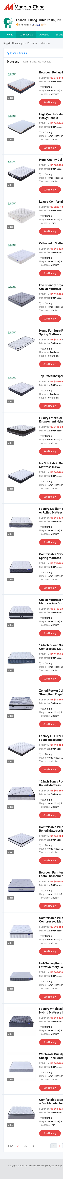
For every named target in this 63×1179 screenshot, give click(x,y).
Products (28, 34)
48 (32, 1145)
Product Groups (18, 53)
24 (18, 1146)
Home (10, 34)
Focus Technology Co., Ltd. (42, 1165)
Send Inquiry (50, 102)
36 (25, 1145)
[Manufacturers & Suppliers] (24, 7)
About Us (44, 34)
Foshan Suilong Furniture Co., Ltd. (39, 20)
